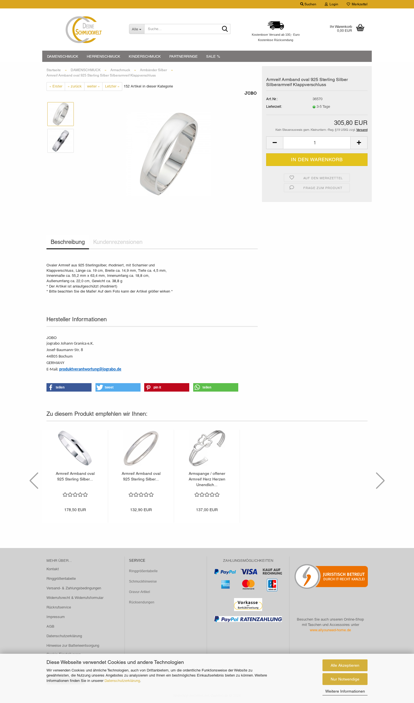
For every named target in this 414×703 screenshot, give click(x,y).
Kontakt (52, 569)
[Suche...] (225, 29)
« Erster (55, 86)
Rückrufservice (58, 607)
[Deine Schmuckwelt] (83, 29)
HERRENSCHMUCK (103, 56)
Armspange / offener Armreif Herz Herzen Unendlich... (207, 479)
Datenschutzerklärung (122, 681)
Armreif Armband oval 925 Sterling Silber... (75, 476)
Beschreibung (68, 242)
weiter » (93, 86)
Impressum (55, 617)
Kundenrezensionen (118, 242)
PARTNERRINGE (183, 56)
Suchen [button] (310, 4)
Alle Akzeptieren (345, 665)
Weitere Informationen (345, 691)
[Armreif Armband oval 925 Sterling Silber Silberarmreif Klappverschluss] (168, 154)
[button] (274, 142)
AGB (50, 626)
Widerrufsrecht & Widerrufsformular (74, 598)
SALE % (213, 56)
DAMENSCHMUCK (62, 56)
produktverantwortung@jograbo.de (90, 369)
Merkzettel (359, 4)
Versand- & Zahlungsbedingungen (73, 588)
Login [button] (333, 4)
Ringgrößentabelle (61, 578)
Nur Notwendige (345, 679)
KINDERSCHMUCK (145, 56)
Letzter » (112, 86)
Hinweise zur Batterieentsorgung (72, 645)
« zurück (75, 86)
